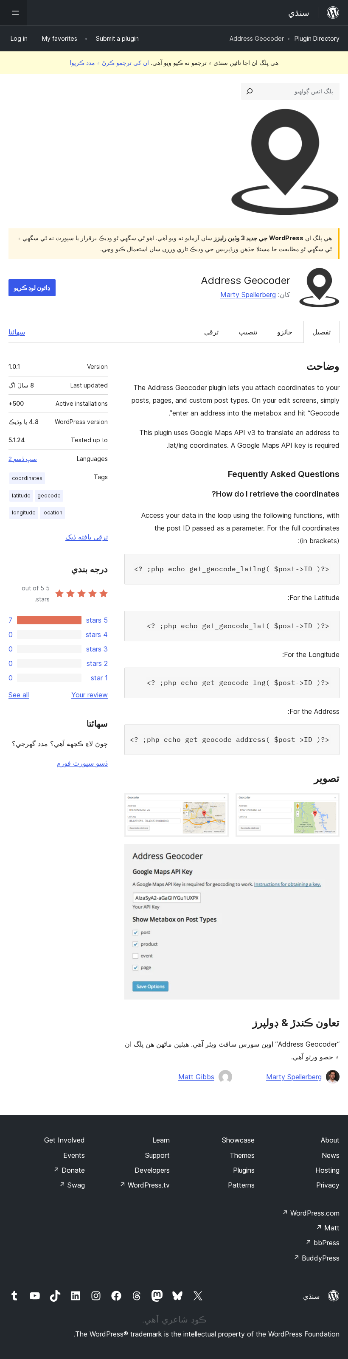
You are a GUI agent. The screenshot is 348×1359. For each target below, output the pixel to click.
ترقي (211, 332)
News (331, 1155)
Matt (328, 1228)
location (52, 512)
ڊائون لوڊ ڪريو (32, 287)
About (330, 1140)
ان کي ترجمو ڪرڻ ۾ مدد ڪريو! (109, 62)
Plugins (244, 1170)
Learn (161, 1140)
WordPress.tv (144, 1185)
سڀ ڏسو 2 (22, 458)
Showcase (238, 1140)
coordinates (27, 478)
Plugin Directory (317, 38)
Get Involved (64, 1140)
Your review (89, 695)
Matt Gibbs (196, 1077)
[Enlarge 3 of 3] (328, 855)
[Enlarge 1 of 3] (328, 804)
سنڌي (311, 1296)
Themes (242, 1155)
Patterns (241, 1185)
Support (157, 1155)
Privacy (328, 1185)
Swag (72, 1185)
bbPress (322, 1242)
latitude (21, 495)
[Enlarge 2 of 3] (217, 804)
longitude (24, 512)
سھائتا (16, 332)
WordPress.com (311, 1213)
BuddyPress (316, 1258)
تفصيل (321, 332)
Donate (69, 1170)
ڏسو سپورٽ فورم (82, 763)
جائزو (284, 332)
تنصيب (248, 332)
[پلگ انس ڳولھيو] (249, 91)
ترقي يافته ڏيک (86, 537)
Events (74, 1155)
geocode (49, 495)
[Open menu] (13, 12)
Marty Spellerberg (248, 294)
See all (18, 695)
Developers (152, 1170)
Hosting (327, 1170)
